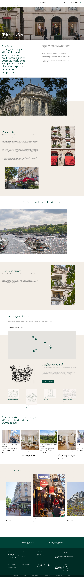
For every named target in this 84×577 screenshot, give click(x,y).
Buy (64, 2)
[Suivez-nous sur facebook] (45, 565)
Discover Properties (48, 381)
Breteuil (70, 520)
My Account (75, 2)
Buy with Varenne (12, 554)
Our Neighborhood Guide (13, 555)
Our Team (24, 556)
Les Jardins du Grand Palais (68, 399)
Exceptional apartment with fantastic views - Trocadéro (47, 450)
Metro (17, 327)
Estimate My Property (42, 552)
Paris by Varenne (26, 564)
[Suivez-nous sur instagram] (41, 565)
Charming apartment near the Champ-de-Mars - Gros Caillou (66, 457)
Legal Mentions (35, 575)
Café (22, 327)
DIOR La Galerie (47, 399)
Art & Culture (11, 327)
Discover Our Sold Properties (14, 566)
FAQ (38, 557)
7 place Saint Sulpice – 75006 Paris (28, 542)
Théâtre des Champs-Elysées (13, 399)
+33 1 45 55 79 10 (28, 543)
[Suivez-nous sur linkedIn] (38, 565)
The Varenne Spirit (26, 555)
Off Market (24, 551)
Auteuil (8, 520)
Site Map (69, 575)
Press (25, 575)
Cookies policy (59, 575)
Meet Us (39, 554)
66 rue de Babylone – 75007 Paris (56, 542)
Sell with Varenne (11, 564)
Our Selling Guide (12, 567)
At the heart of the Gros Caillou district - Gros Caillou (9, 450)
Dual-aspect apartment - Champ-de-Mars (29, 456)
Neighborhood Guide (13, 5)
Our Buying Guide (12, 557)
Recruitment (15, 575)
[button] (36, 349)
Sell (68, 2)
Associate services (41, 555)
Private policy (47, 575)
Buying (7, 5)
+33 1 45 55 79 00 (56, 543)
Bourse (35, 521)
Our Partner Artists (26, 566)
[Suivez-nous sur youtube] (48, 565)
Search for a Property (12, 552)
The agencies (25, 558)
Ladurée (27, 405)
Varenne (3, 5)
